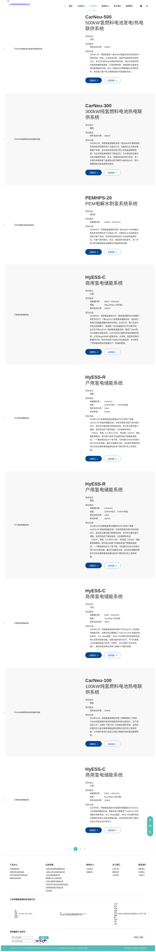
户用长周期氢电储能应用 (54, 881)
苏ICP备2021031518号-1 (68, 948)
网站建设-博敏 (82, 948)
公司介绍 (115, 869)
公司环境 (115, 875)
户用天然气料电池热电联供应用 (57, 884)
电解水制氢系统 (15, 878)
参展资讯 (89, 872)
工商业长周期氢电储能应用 (55, 869)
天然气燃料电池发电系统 (18, 875)
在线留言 (141, 872)
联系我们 (141, 869)
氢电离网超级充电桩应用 (54, 887)
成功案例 (49, 891)
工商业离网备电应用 (53, 875)
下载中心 (141, 875)
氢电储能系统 (14, 869)
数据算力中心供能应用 (54, 878)
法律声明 (135, 948)
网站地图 (127, 948)
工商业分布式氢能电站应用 (55, 872)
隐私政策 (143, 948)
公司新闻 (89, 869)
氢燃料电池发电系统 (17, 872)
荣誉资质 (115, 872)
